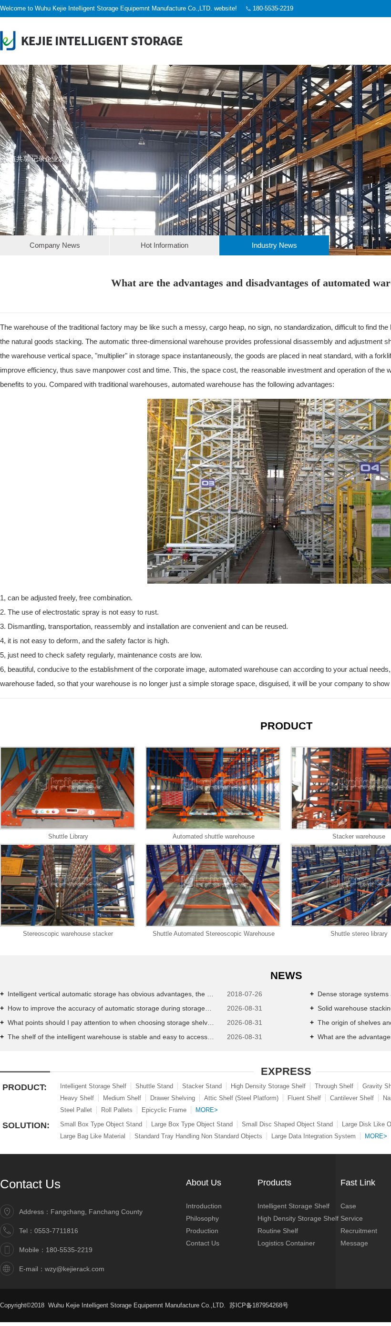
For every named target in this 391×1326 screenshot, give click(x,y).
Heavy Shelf (77, 1098)
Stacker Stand (202, 1086)
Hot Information (164, 245)
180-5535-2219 (273, 8)
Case (348, 1206)
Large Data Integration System (313, 1136)
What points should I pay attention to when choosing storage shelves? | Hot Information (107, 1022)
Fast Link (357, 1182)
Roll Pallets (117, 1109)
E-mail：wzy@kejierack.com (61, 1269)
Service (351, 1218)
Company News (55, 245)
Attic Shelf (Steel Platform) (241, 1098)
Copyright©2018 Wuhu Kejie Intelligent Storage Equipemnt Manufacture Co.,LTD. (113, 1305)
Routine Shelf (277, 1231)
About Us (203, 1182)
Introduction (204, 1206)
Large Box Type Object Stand (192, 1124)
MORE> (207, 1109)
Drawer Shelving (172, 1098)
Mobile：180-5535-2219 (56, 1250)
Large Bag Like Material (92, 1136)
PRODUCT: (24, 1087)
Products (274, 1182)
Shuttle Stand (154, 1086)
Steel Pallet (76, 1109)
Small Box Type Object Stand (101, 1124)
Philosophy (202, 1218)
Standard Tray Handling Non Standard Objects (198, 1136)
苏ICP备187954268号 (259, 1305)
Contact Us (30, 1184)
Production (202, 1231)
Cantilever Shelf (352, 1098)
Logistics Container (286, 1243)
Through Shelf (334, 1086)
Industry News (274, 245)
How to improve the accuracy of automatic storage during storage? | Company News (107, 1008)
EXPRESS (286, 1071)
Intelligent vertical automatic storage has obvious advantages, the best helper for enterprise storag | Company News (107, 994)
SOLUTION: (26, 1125)
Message (354, 1243)
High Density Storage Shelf (268, 1086)
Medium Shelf (122, 1098)
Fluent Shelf (304, 1098)
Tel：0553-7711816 (48, 1231)
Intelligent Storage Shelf (93, 1086)
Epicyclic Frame (164, 1109)
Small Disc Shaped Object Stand (287, 1124)
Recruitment (358, 1231)
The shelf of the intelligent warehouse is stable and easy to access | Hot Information (107, 1037)
